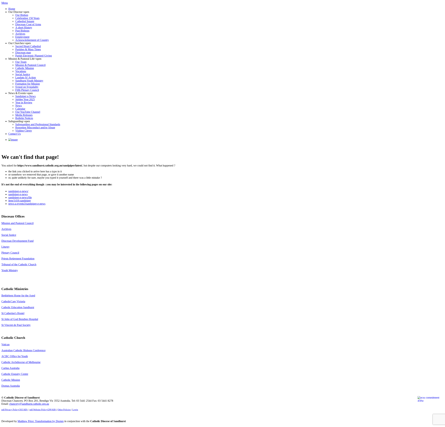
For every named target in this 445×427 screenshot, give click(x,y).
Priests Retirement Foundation (17, 258)
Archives (6, 229)
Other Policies (64, 409)
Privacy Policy (14, 409)
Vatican (5, 344)
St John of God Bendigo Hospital (19, 319)
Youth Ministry (9, 270)
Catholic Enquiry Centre (14, 373)
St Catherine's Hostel (12, 313)
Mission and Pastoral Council (17, 223)
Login (75, 409)
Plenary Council (10, 252)
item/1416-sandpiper (19, 200)
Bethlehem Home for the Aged (18, 295)
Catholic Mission (10, 379)
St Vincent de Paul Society (16, 325)
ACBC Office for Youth (14, 356)
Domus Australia (10, 385)
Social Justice (8, 234)
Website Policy (43, 409)
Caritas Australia (10, 368)
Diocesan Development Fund (17, 240)
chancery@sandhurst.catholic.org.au (29, 403)
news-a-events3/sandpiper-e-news (26, 203)
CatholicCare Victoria (13, 301)
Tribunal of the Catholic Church (18, 264)
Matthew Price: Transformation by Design (41, 421)
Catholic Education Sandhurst (17, 307)
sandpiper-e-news (18, 194)
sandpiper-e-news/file (20, 197)
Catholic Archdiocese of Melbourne (21, 362)
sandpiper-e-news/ (18, 191)
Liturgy (5, 246)
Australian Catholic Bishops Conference (23, 350)
